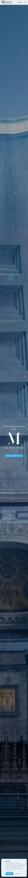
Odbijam (18, 873)
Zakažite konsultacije (14, 455)
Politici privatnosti (9, 870)
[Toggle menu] (25, 2)
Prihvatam (9, 873)
